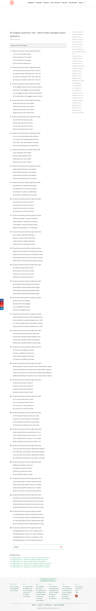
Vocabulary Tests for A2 (77, 95)
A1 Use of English (27, 590)
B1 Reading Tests (53, 590)
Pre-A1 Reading (14, 588)
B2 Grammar (65, 594)
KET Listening (40, 586)
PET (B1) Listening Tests (77, 68)
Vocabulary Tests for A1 (77, 93)
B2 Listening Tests (67, 588)
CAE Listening (79, 586)
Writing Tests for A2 (76, 105)
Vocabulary (73, 2)
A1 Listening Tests (28, 586)
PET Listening (53, 586)
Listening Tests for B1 (77, 61)
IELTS (76, 590)
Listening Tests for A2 (77, 58)
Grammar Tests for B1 (15, 39)
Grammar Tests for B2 (77, 44)
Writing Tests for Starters (78, 112)
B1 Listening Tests (54, 588)
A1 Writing (25, 594)
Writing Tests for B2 (76, 110)
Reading (46, 2)
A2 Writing (39, 598)
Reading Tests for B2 (77, 78)
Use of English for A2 (77, 85)
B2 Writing (65, 596)
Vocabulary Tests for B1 (77, 98)
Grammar (31, 2)
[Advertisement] (48, 16)
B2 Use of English (67, 592)
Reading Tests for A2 (77, 73)
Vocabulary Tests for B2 (77, 100)
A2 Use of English (41, 594)
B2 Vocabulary (66, 598)
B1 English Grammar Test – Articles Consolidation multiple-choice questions (28, 561)
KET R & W (39, 588)
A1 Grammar (26, 592)
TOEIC (77, 592)
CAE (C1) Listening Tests (77, 32)
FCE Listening (66, 586)
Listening (39, 2)
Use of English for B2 (77, 90)
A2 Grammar (39, 596)
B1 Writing (52, 596)
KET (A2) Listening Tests (77, 49)
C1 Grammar (78, 588)
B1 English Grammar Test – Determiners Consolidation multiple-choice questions (29, 559)
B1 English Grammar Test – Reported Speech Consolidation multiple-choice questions (30, 565)
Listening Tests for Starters (78, 66)
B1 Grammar (52, 594)
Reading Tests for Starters (78, 80)
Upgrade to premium (48, 580)
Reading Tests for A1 (77, 71)
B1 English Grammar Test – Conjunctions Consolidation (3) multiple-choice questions (30, 567)
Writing (64, 2)
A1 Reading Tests (27, 588)
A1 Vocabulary (27, 596)
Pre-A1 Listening (14, 586)
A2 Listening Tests (41, 590)
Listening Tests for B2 (77, 63)
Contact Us (41, 605)
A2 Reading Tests (40, 592)
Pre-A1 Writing (14, 590)
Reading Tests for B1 (77, 75)
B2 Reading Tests (66, 590)
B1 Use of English (53, 592)
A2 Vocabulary (40, 600)
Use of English (55, 2)
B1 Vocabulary (53, 598)
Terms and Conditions (58, 605)
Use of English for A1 (77, 83)
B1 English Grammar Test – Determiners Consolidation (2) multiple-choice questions (30, 557)
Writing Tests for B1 (76, 107)
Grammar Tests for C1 (77, 46)
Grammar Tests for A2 (77, 39)
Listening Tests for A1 (77, 56)
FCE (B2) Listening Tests (77, 34)
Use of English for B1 (77, 88)
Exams (81, 2)
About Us (35, 605)
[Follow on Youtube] (76, 596)
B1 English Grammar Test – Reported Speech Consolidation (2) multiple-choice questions (31, 563)
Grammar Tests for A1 (77, 37)
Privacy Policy (49, 605)
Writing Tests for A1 (76, 102)
